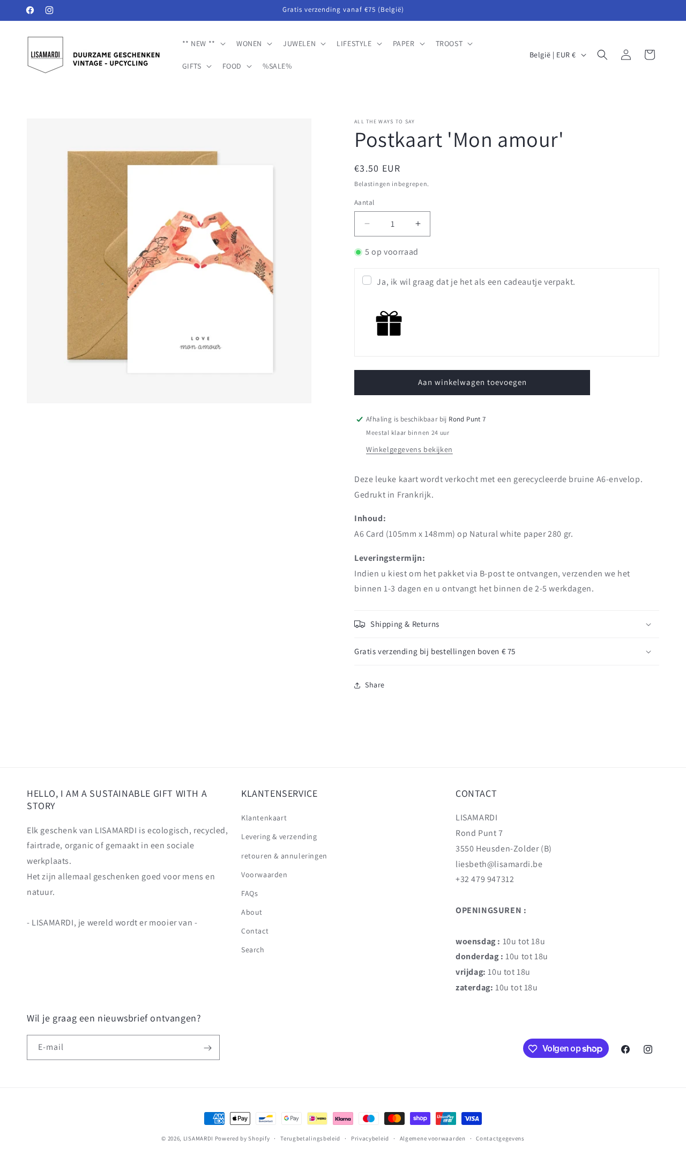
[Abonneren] (207, 1048)
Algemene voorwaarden (433, 1138)
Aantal (364, 202)
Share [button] (375, 685)
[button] (203, 43)
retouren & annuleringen (284, 856)
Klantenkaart (264, 818)
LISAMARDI (198, 1138)
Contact (255, 931)
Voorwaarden (264, 874)
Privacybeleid (370, 1138)
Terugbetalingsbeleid (310, 1138)
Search (253, 950)
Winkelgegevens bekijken (409, 449)
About (252, 912)
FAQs (249, 893)
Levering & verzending (279, 837)
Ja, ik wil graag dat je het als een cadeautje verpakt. (476, 281)
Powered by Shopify (242, 1138)
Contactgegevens (500, 1138)
